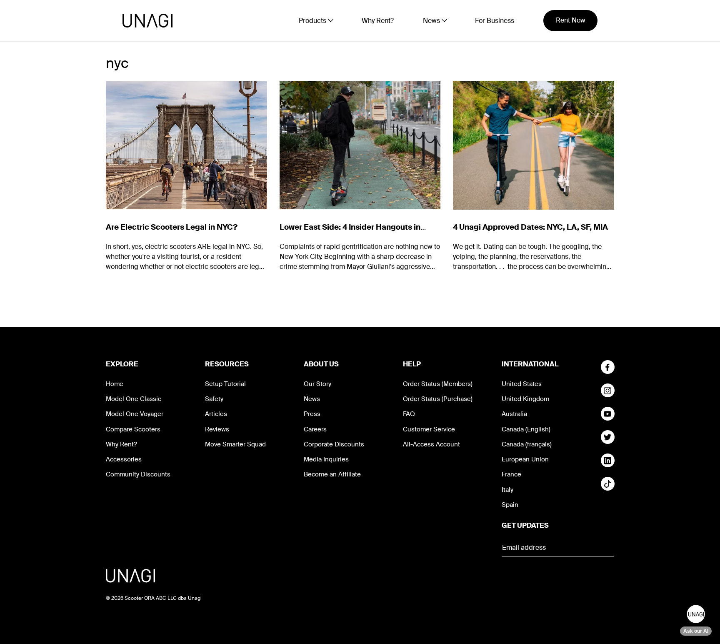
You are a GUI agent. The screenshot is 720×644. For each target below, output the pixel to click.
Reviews (217, 429)
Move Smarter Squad (235, 444)
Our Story (317, 384)
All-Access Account (431, 444)
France (511, 474)
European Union (525, 459)
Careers (315, 429)
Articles (216, 414)
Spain (510, 505)
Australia (514, 414)
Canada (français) (527, 444)
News (312, 399)
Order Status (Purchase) (437, 399)
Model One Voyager (134, 414)
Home (114, 384)
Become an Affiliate (332, 474)
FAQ (409, 414)
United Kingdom (525, 399)
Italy (507, 490)
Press (312, 414)
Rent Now (570, 20)
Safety (214, 399)
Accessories (124, 459)
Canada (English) (526, 429)
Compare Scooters (133, 429)
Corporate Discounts (334, 444)
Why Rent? (378, 20)
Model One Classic (133, 399)
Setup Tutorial (225, 384)
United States (522, 384)
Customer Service (429, 429)
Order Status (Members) (437, 384)
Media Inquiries (326, 459)
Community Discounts (138, 474)
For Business (494, 20)
